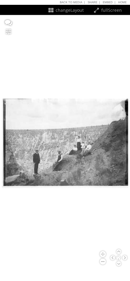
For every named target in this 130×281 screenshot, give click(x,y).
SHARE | (94, 2)
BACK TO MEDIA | (72, 2)
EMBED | (109, 2)
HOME (123, 2)
